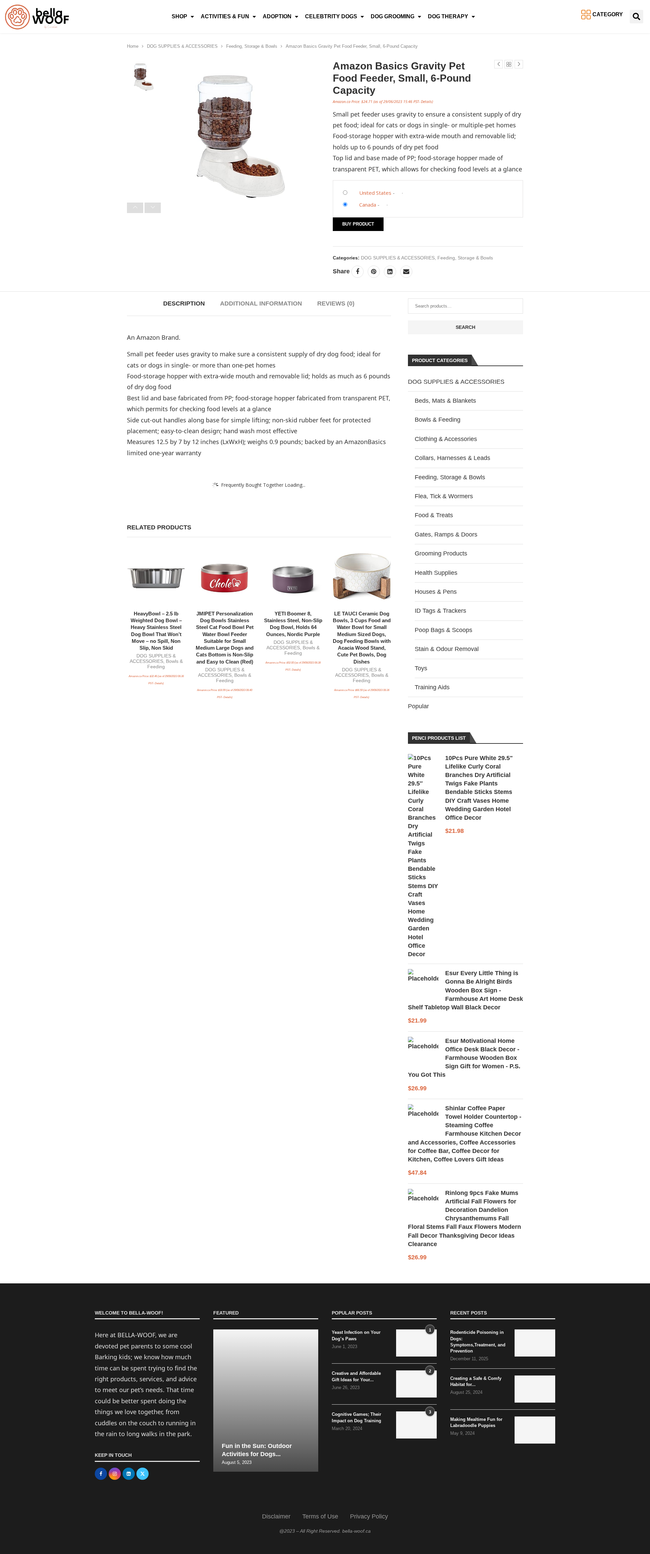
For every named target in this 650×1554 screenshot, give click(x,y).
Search (465, 327)
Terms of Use (320, 1516)
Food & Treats (434, 515)
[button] (636, 16)
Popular (418, 706)
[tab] (184, 303)
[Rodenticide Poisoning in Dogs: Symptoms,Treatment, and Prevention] (535, 1343)
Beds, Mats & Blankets (445, 400)
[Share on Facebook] (357, 272)
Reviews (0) (335, 303)
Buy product (358, 224)
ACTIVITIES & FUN (225, 16)
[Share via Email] (406, 272)
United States (375, 192)
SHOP (179, 16)
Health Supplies (436, 572)
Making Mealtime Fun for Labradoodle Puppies (476, 1422)
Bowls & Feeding (437, 419)
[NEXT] (153, 208)
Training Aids (432, 687)
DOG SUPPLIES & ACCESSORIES (182, 46)
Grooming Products (441, 553)
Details (426, 101)
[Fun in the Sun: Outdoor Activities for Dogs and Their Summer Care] (265, 1400)
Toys (421, 668)
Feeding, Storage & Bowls (251, 46)
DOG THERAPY (448, 16)
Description (184, 303)
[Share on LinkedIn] (390, 272)
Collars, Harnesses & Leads (452, 458)
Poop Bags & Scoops (443, 630)
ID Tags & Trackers (440, 610)
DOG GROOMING (392, 16)
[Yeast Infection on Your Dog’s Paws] (416, 1343)
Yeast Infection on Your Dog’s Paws (356, 1335)
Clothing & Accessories (446, 439)
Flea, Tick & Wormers (444, 496)
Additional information (261, 303)
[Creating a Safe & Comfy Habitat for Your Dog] (535, 1389)
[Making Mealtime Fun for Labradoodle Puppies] (535, 1430)
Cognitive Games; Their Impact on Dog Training (356, 1417)
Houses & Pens (436, 591)
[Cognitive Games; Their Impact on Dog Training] (416, 1424)
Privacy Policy (369, 1516)
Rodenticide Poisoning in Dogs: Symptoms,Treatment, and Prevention (477, 1341)
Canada (367, 204)
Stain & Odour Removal (447, 649)
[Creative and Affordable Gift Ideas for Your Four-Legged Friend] (416, 1384)
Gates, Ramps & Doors (446, 534)
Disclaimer (276, 1516)
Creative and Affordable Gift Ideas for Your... (356, 1376)
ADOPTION (277, 16)
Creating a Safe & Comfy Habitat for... (475, 1381)
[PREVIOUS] (135, 208)
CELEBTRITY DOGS (331, 16)
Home (132, 46)
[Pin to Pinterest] (374, 272)
